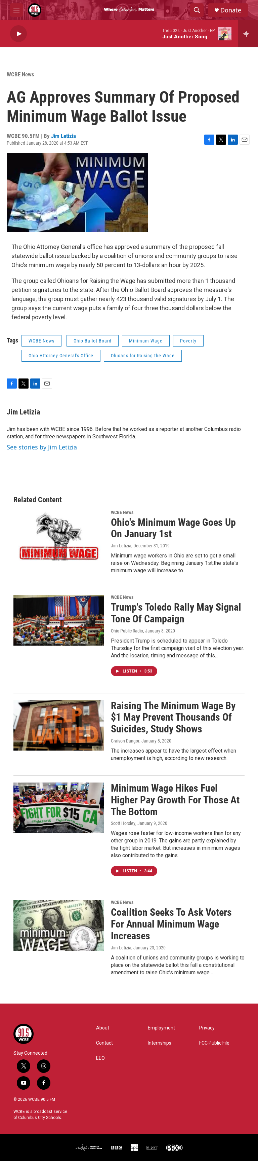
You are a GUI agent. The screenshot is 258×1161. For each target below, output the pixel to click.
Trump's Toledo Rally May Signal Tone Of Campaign (176, 613)
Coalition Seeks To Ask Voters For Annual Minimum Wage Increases (171, 924)
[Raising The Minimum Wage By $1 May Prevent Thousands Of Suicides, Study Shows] (58, 725)
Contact (104, 1043)
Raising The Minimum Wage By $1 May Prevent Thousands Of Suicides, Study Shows (173, 717)
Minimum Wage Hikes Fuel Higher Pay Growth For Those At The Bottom (175, 800)
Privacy (207, 1027)
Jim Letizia (63, 136)
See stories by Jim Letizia (42, 447)
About (102, 1027)
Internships (159, 1043)
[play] (18, 34)
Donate (230, 10)
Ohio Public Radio (127, 630)
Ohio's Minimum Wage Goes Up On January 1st (173, 528)
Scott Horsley (123, 823)
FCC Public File (214, 1043)
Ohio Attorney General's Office (61, 355)
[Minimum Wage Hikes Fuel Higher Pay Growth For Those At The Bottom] (58, 808)
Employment (161, 1027)
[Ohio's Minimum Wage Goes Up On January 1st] (58, 535)
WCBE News (20, 74)
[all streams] (248, 33)
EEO (100, 1058)
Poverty (188, 340)
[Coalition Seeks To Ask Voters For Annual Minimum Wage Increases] (58, 925)
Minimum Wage (146, 340)
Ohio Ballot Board (93, 340)
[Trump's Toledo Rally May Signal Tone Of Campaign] (58, 620)
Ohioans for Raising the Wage (143, 355)
